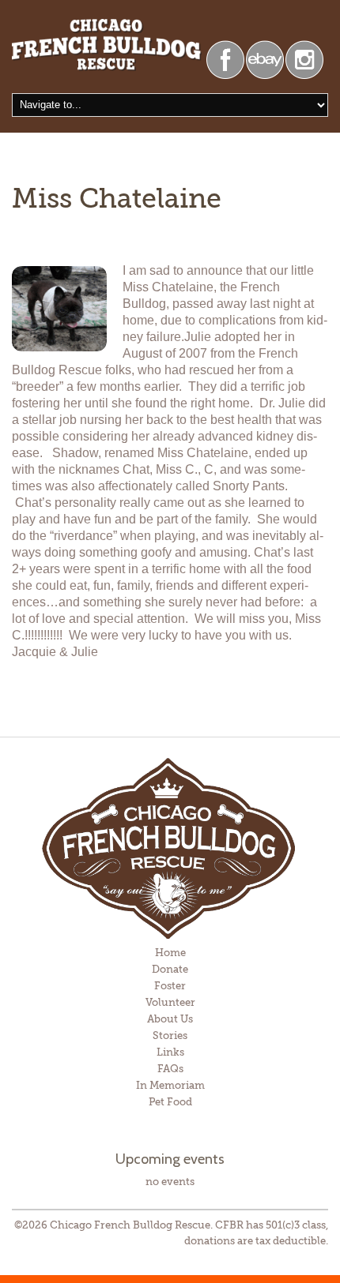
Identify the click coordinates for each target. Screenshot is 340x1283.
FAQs (170, 1069)
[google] (265, 58)
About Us (170, 1019)
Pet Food (170, 1102)
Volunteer (170, 1002)
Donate (170, 969)
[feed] (304, 58)
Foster (170, 986)
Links (170, 1052)
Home (170, 952)
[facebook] (225, 58)
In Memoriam (170, 1085)
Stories (170, 1035)
